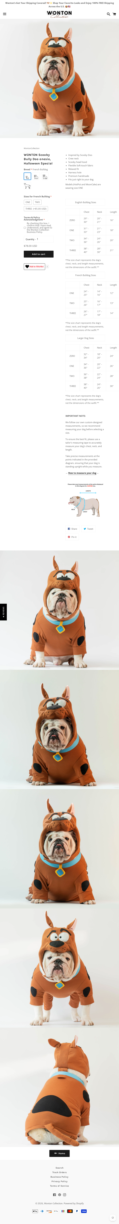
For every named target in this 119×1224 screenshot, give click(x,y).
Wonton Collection (53, 1203)
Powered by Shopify (74, 1203)
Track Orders (59, 1172)
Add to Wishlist (36, 266)
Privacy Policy (60, 1181)
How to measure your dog (82, 472)
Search (60, 1168)
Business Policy (59, 1177)
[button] (3, 612)
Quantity (30, 239)
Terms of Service (59, 1186)
